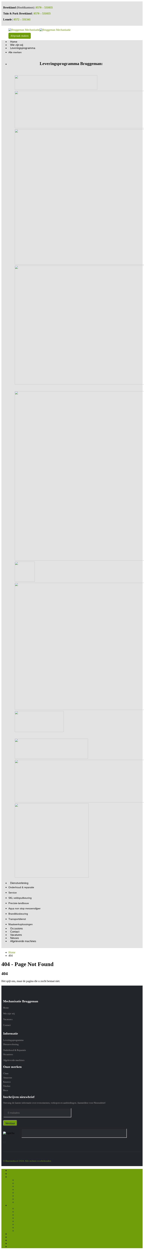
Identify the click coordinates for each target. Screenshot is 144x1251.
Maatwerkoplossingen (20, 924)
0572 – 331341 (22, 19)
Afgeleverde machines (23, 941)
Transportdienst (17, 919)
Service (12, 892)
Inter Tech (21, 1198)
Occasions (8, 1054)
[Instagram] (4, 1142)
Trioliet (7, 1086)
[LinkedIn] (5, 1142)
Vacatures (7, 1019)
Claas (5, 1073)
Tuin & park (22, 1202)
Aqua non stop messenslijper (24, 908)
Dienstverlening (19, 882)
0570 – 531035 (44, 7)
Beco (5, 1090)
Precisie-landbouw (18, 903)
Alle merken (15, 52)
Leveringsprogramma (22, 47)
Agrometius (21, 1192)
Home (6, 1007)
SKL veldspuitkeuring (20, 897)
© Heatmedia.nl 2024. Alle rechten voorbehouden (27, 1161)
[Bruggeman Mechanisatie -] (39, 29)
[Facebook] (3, 1142)
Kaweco (7, 1082)
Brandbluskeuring (18, 913)
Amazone (7, 1077)
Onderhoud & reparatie (21, 887)
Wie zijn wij (9, 1013)
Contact (7, 1025)
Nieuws (12, 1243)
